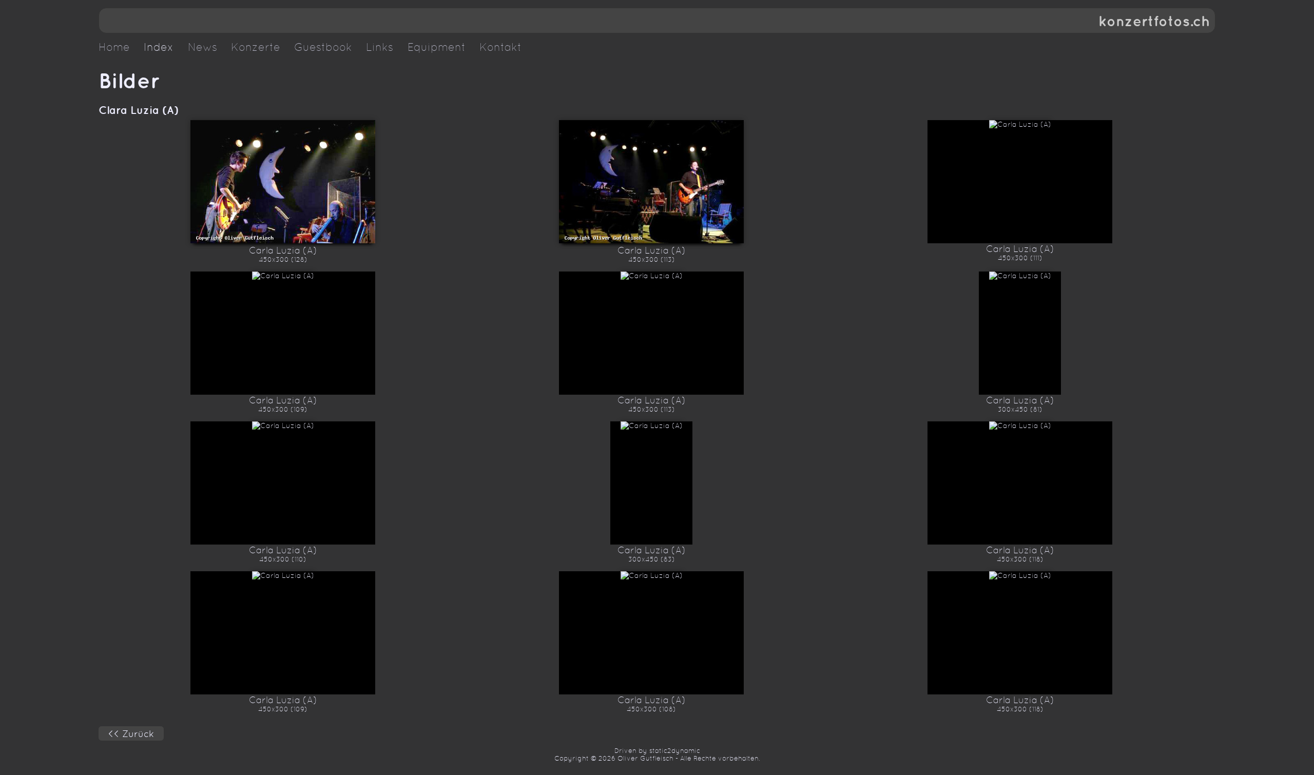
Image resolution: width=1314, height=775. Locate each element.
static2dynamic (674, 750)
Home (114, 47)
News (202, 47)
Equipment (437, 47)
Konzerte (255, 47)
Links (379, 47)
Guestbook (323, 47)
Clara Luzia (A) (139, 110)
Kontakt (500, 47)
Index (158, 47)
